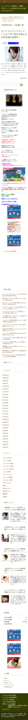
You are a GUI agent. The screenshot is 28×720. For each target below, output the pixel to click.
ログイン (6, 680)
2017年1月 (5, 416)
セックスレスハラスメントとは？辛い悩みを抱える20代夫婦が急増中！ (14, 34)
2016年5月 (5, 438)
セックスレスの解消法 (8, 699)
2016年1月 (5, 447)
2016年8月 (5, 430)
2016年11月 (5, 422)
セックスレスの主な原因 (9, 695)
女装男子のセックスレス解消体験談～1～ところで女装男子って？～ (14, 570)
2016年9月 (5, 427)
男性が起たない (7, 488)
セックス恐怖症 (7, 471)
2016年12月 (5, 419)
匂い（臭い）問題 (7, 480)
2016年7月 (5, 433)
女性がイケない (7, 482)
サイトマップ (6, 709)
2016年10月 (5, 425)
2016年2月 (5, 444)
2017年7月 (5, 400)
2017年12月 (5, 386)
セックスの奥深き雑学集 (9, 701)
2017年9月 (5, 394)
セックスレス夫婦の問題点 (9, 697)
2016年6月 (5, 436)
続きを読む (24, 78)
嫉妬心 (4, 485)
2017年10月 (5, 391)
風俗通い (5, 496)
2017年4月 (5, 408)
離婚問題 (5, 493)
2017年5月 (5, 405)
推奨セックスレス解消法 (9, 703)
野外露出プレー (7, 491)
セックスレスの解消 (8, 469)
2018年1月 (5, 383)
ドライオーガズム (7, 474)
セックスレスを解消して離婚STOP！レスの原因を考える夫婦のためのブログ (13, 8)
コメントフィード (9, 684)
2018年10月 (5, 377)
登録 (5, 678)
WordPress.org (8, 686)
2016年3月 (5, 441)
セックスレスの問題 (8, 466)
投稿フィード (8, 682)
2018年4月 (5, 380)
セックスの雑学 (7, 460)
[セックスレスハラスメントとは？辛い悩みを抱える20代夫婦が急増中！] (14, 60)
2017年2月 (5, 413)
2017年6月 (5, 402)
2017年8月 (5, 397)
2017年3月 (5, 411)
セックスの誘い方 (7, 457)
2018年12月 (5, 375)
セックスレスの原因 (13, 43)
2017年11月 (5, 389)
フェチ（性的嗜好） (8, 477)
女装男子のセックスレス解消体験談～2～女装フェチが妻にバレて (15, 529)
